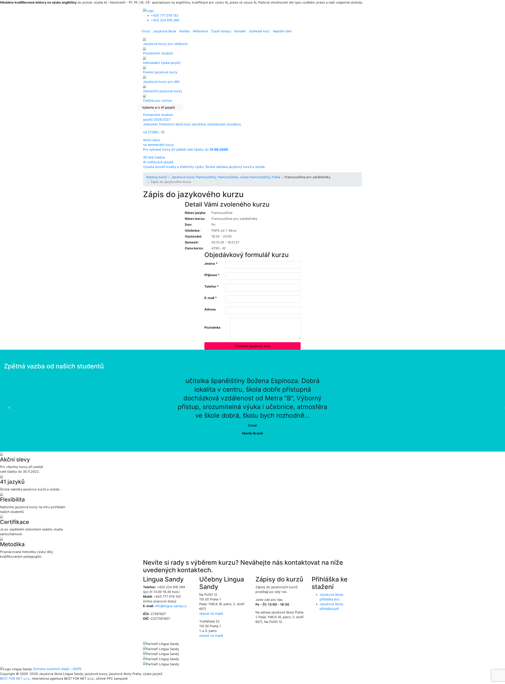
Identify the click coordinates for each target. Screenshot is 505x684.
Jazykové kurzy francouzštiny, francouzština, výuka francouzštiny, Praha (225, 177)
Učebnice (192, 230)
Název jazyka (195, 213)
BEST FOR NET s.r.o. (15, 678)
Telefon (211, 286)
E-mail (210, 298)
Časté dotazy (221, 31)
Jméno (211, 264)
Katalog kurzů (156, 177)
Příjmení (212, 275)
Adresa (210, 309)
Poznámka (212, 327)
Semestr (191, 242)
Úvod (146, 31)
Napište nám (282, 31)
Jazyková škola (164, 31)
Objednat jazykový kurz (252, 346)
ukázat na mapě (211, 613)
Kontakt (240, 31)
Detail (252, 425)
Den (188, 224)
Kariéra (184, 31)
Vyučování (193, 236)
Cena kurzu (194, 248)
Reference (200, 31)
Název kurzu (194, 219)
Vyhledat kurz (259, 31)
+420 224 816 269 (165, 20)
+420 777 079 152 (164, 15)
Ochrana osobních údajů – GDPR (57, 669)
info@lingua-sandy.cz (171, 606)
